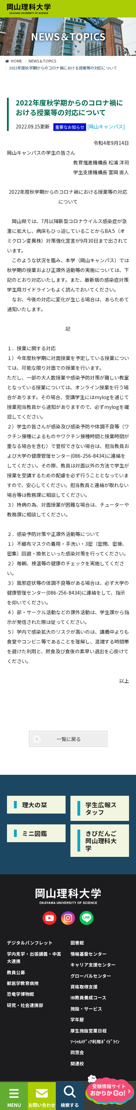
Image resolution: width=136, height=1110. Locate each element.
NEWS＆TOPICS (42, 61)
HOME (16, 61)
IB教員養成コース (88, 997)
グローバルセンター (90, 975)
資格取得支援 (84, 986)
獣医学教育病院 (23, 983)
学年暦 (77, 1019)
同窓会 (77, 1052)
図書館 (77, 942)
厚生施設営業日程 (88, 1030)
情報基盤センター (88, 953)
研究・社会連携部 (25, 1005)
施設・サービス (86, 1008)
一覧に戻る (68, 738)
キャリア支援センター (93, 964)
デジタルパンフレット (30, 942)
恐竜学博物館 (20, 994)
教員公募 (16, 972)
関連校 (77, 1063)
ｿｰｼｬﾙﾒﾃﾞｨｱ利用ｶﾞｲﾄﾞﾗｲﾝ (94, 1041)
